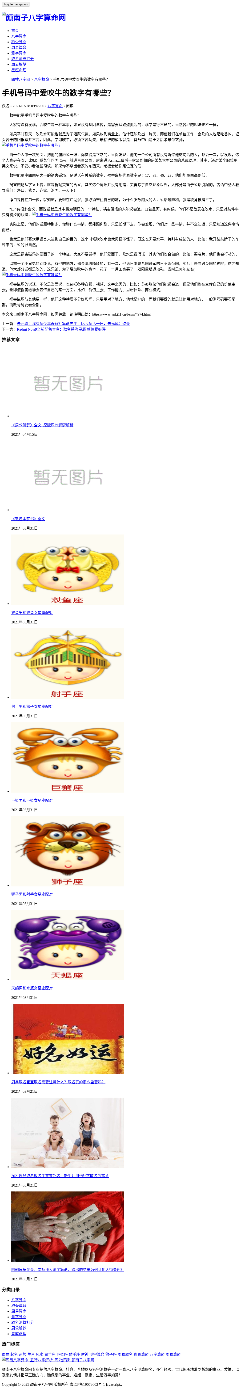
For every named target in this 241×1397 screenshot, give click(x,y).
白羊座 (50, 1354)
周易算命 (18, 48)
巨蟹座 (62, 1354)
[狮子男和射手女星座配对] (67, 885)
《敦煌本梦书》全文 (28, 519)
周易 (5, 1354)
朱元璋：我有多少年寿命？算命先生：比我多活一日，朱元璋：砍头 (73, 324)
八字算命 (18, 36)
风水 (39, 1354)
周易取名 (125, 1354)
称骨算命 (18, 42)
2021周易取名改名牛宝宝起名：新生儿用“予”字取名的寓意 (60, 1176)
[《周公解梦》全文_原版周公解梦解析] (67, 416)
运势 (22, 1354)
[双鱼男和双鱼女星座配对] (67, 604)
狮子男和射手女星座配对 (32, 894)
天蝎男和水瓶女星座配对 (32, 988)
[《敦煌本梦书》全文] (67, 510)
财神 (84, 1354)
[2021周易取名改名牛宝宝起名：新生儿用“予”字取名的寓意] (67, 1167)
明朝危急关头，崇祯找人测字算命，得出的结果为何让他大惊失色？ (67, 1270)
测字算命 (18, 53)
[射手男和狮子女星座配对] (67, 697)
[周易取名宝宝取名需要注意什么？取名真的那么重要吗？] (67, 1073)
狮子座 (111, 1354)
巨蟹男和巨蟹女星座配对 (32, 800)
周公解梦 (18, 64)
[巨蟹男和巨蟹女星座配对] (67, 791)
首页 (15, 31)
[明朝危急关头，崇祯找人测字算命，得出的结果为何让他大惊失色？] (67, 1261)
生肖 (31, 1354)
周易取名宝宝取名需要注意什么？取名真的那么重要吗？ (58, 1082)
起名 (14, 1354)
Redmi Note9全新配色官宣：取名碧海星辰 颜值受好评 (61, 329)
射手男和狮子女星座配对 (32, 707)
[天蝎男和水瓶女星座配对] (67, 979)
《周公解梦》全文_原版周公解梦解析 (42, 425)
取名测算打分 (22, 59)
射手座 (74, 1354)
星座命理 (18, 70)
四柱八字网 (20, 79)
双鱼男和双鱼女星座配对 (32, 613)
